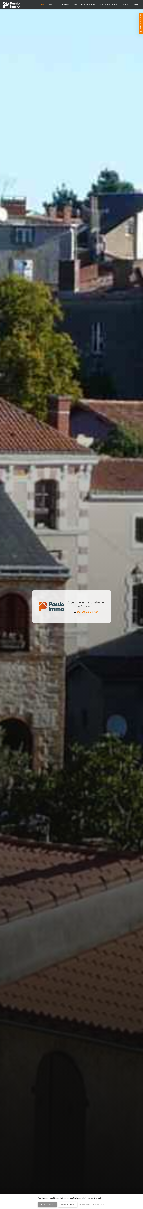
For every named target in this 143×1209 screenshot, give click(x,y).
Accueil (41, 5)
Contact (135, 5)
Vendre (53, 5)
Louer (75, 5)
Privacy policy (100, 1204)
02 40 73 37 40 (87, 611)
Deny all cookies (68, 1204)
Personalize (85, 1204)
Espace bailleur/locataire (113, 5)
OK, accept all (48, 1204)
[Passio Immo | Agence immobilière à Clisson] (11, 5)
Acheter (64, 5)
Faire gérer (87, 5)
